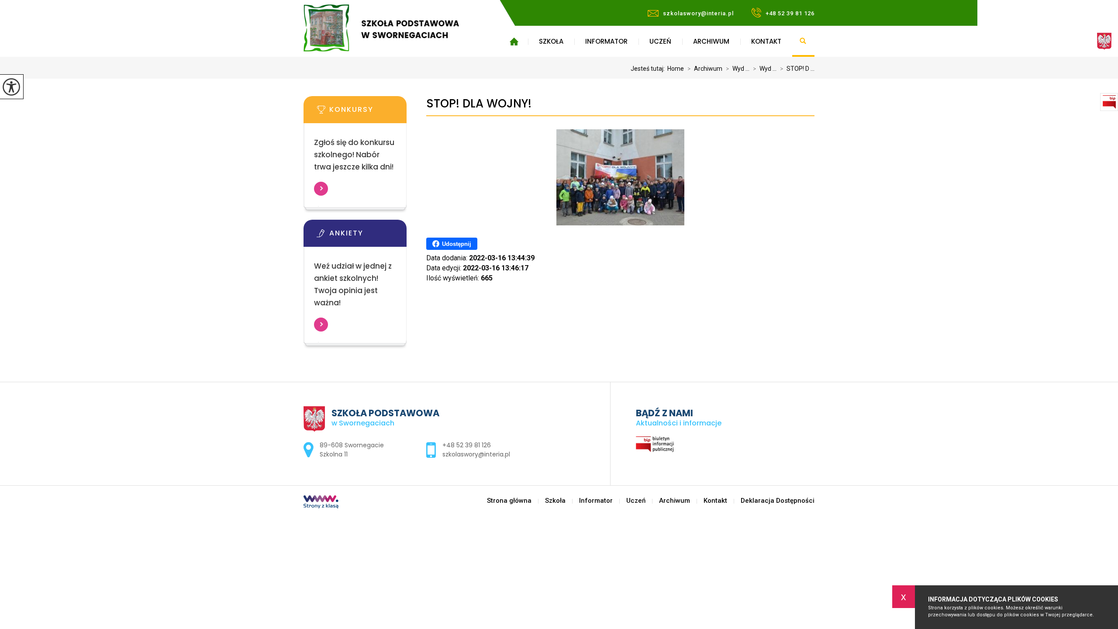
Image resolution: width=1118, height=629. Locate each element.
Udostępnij (456, 244)
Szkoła (551, 41)
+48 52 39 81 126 (790, 13)
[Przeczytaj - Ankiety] (368, 235)
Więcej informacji (321, 189)
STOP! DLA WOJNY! (478, 103)
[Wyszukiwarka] (803, 41)
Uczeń (660, 41)
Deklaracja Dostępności (777, 501)
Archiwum (711, 41)
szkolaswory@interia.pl (698, 13)
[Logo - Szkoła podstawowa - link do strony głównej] (394, 28)
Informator (606, 41)
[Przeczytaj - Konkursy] (368, 112)
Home (675, 69)
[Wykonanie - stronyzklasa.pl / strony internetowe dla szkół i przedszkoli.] (321, 502)
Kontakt (766, 41)
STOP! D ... (797, 69)
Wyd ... (737, 69)
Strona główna (514, 41)
